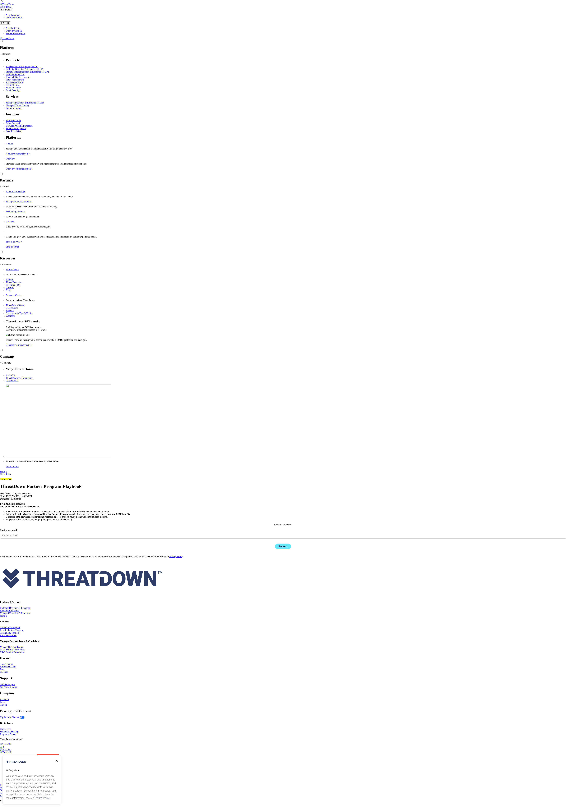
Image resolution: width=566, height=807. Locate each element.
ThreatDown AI (13, 120)
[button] (12, 7)
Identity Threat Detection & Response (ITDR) (27, 71)
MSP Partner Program (10, 627)
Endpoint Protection (15, 74)
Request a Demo (7, 734)
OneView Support (8, 687)
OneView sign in (14, 30)
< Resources (5, 264)
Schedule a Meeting (9, 731)
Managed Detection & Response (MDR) (25, 102)
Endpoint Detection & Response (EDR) (24, 69)
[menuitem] (283, 75)
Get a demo (5, 7)
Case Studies (12, 308)
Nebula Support (7, 684)
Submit (283, 546)
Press (2, 702)
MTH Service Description (12, 649)
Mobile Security (13, 87)
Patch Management (15, 79)
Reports (9, 279)
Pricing (3, 471)
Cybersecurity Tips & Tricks (19, 313)
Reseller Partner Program (11, 630)
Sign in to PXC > (14, 241)
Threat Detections (14, 282)
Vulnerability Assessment (17, 77)
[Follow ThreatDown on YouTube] (5, 749)
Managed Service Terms (11, 647)
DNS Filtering (12, 85)
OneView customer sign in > (19, 168)
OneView (10, 158)
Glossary (10, 287)
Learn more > (12, 466)
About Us (10, 375)
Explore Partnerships (15, 191)
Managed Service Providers (19, 201)
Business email (8, 530)
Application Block (14, 82)
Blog (8, 290)
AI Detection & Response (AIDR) (22, 66)
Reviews (10, 310)
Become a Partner (8, 635)
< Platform (5, 54)
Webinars (10, 316)
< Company (5, 362)
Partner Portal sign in (15, 33)
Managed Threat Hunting (17, 105)
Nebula (9, 143)
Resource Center (13, 295)
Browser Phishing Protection (19, 126)
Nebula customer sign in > (18, 153)
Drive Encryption (14, 123)
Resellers (10, 221)
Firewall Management (16, 128)
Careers (3, 705)
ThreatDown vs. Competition (19, 378)
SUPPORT (6, 10)
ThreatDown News (15, 305)
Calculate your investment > (19, 345)
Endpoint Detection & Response (15, 608)
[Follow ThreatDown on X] (2, 747)
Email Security (13, 90)
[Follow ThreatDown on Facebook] (5, 752)
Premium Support (14, 108)
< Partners (4, 186)
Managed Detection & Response (15, 613)
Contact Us (5, 729)
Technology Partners (15, 211)
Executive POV (13, 285)
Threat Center (12, 269)
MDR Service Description (12, 652)
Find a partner (12, 246)
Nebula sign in (12, 28)
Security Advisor (14, 131)
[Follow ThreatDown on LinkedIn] (5, 744)
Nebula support (13, 15)
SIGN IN (5, 23)
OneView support (14, 17)
